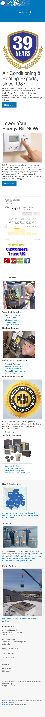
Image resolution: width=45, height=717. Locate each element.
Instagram (8, 671)
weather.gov (37, 239)
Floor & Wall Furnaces (13, 368)
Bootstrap (5, 700)
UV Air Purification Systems (14, 470)
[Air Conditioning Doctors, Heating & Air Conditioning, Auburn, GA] (19, 694)
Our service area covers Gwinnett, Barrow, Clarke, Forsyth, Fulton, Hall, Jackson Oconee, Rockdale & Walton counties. (20, 515)
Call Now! (23, 12)
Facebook (7, 668)
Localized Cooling (11, 318)
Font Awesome (7, 704)
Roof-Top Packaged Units (14, 366)
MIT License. (10, 702)
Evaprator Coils (10, 322)
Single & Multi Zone (12, 324)
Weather (7, 239)
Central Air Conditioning (13, 315)
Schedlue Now (10, 432)
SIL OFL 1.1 (28, 704)
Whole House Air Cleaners (14, 468)
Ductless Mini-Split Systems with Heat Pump (15, 372)
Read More (9, 104)
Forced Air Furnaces (12, 364)
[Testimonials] (16, 253)
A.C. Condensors (11, 320)
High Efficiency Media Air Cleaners (17, 473)
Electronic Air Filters (12, 466)
